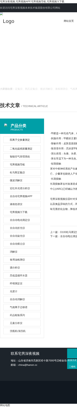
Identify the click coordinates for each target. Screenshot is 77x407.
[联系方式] (72, 353)
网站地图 (5, 405)
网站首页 (69, 20)
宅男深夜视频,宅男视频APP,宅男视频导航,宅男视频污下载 (32, 1)
